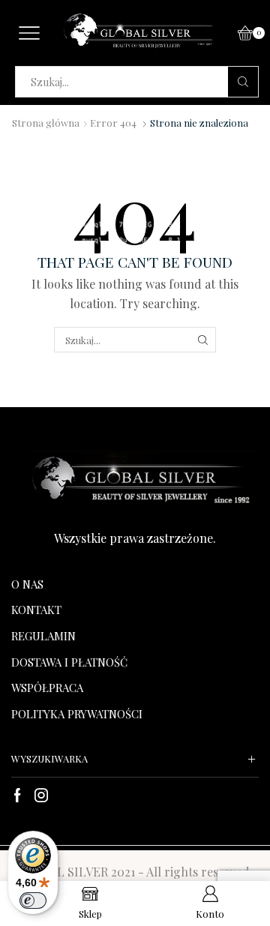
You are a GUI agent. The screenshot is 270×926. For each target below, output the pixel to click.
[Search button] (243, 82)
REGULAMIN (43, 635)
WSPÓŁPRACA (47, 687)
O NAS (27, 584)
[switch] (33, 900)
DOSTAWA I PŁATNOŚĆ (69, 662)
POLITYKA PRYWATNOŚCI (76, 713)
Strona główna (46, 122)
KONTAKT (36, 609)
